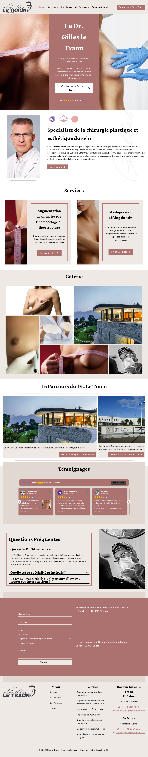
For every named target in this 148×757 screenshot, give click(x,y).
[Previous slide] (136, 262)
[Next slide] (141, 262)
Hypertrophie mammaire (88, 715)
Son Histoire (66, 7)
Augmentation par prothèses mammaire (90, 693)
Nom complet (24, 614)
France (22, 643)
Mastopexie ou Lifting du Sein (90, 709)
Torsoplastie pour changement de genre (91, 736)
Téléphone (23, 622)
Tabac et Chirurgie (100, 7)
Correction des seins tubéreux (91, 729)
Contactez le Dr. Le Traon (131, 7)
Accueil (42, 7)
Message (22, 650)
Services (53, 692)
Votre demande (23, 635)
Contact (53, 708)
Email (21, 630)
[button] (74, 100)
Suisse (31, 643)
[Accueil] (19, 691)
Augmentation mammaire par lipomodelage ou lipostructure (90, 702)
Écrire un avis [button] (118, 483)
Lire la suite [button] (26, 511)
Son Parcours (56, 703)
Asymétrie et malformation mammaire (89, 722)
